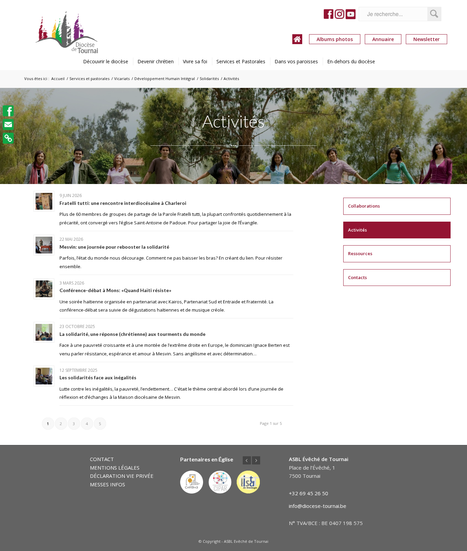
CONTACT (102, 459)
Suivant (256, 460)
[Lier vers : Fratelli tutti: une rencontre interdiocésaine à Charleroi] (44, 201)
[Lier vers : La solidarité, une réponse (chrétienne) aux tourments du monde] (44, 332)
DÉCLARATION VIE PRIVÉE (122, 475)
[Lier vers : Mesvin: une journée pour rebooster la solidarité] (44, 245)
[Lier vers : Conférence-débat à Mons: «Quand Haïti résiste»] (44, 288)
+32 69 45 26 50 (308, 493)
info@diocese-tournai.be (317, 505)
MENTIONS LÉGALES (114, 467)
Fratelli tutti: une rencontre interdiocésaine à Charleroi (122, 203)
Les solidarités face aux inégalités (97, 377)
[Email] (8, 124)
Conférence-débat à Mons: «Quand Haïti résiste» (115, 290)
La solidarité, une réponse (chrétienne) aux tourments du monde (132, 334)
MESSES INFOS (107, 484)
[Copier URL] (8, 138)
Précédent (247, 460)
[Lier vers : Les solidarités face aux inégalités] (44, 376)
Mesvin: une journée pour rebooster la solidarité (114, 247)
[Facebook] (8, 111)
